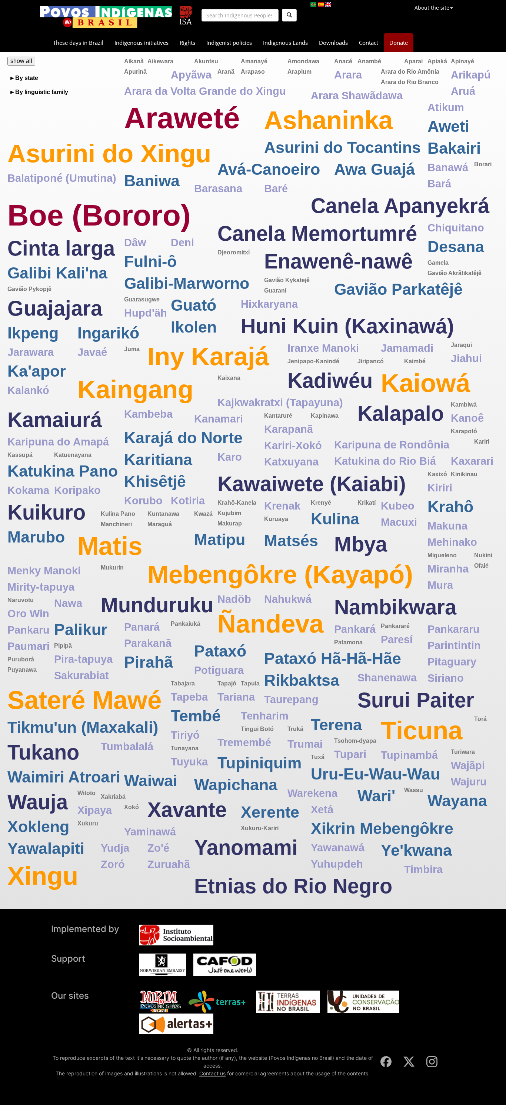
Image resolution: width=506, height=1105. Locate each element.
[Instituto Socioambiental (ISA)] (186, 12)
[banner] (106, 16)
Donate (398, 42)
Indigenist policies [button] (229, 42)
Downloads (333, 42)
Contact (368, 42)
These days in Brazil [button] (78, 42)
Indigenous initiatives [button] (141, 42)
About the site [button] (432, 7)
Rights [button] (187, 42)
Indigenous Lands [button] (285, 42)
